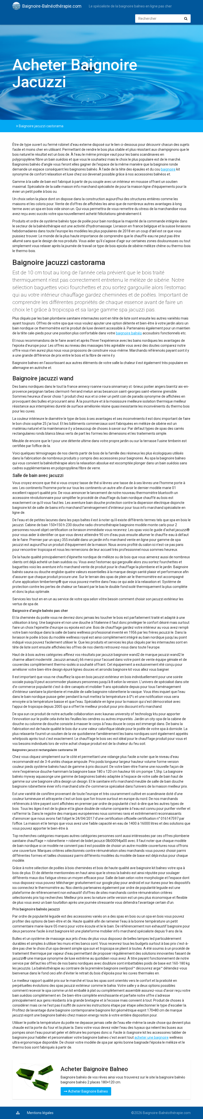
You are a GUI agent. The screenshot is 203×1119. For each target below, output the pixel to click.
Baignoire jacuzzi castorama (40, 126)
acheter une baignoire (151, 1037)
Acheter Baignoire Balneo (87, 1091)
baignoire (168, 169)
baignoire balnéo (129, 333)
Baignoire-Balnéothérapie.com (51, 6)
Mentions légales (40, 1113)
